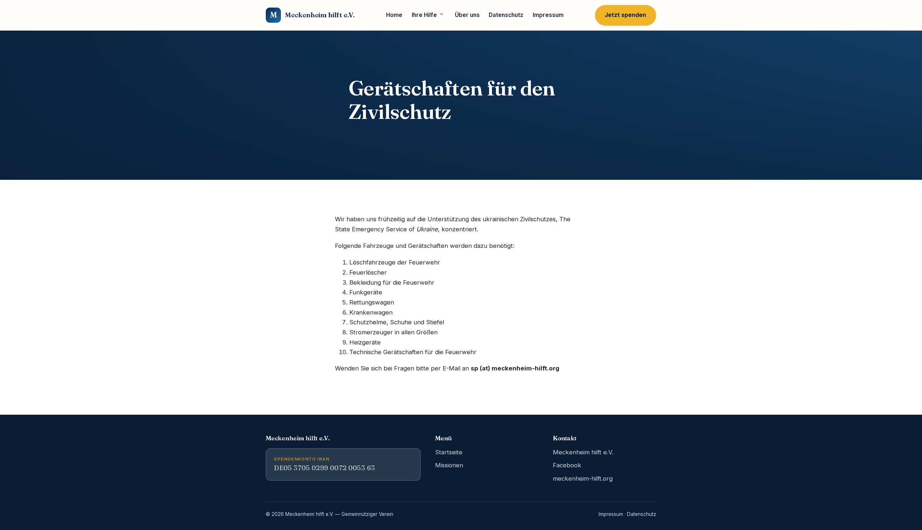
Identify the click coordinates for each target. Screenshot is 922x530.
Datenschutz (506, 15)
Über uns (467, 15)
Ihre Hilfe (424, 15)
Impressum (548, 15)
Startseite (448, 452)
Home (394, 15)
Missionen (449, 465)
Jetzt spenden (625, 15)
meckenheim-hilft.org (583, 478)
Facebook (567, 465)
